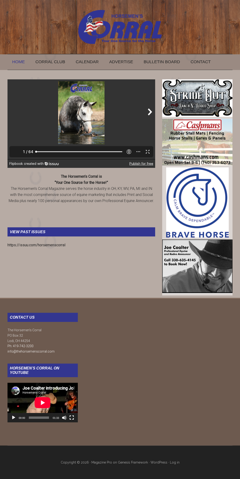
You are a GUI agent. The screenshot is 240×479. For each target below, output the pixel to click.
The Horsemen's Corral (120, 26)
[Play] (13, 417)
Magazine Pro (101, 462)
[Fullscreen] (71, 417)
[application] (43, 402)
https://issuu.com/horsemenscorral (36, 245)
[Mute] (64, 417)
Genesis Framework (133, 462)
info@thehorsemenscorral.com (31, 351)
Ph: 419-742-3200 (21, 346)
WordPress (158, 462)
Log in (175, 462)
